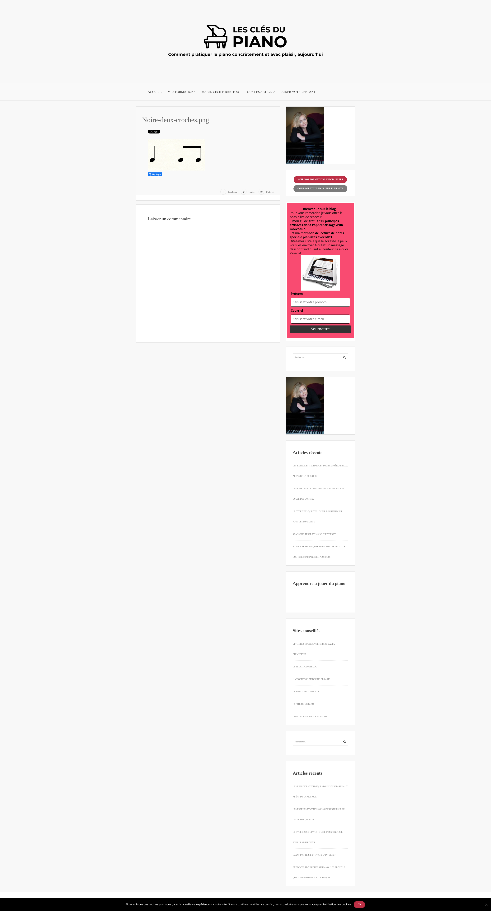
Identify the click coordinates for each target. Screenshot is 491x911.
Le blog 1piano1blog (305, 667)
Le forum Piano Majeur (306, 691)
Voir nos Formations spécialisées (320, 179)
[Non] (486, 905)
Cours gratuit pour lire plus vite (320, 188)
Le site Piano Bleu (303, 704)
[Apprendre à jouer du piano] (245, 40)
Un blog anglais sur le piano (310, 716)
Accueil (154, 92)
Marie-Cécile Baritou (220, 92)
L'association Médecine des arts (311, 679)
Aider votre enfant (298, 92)
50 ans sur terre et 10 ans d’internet (314, 534)
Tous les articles (260, 92)
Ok (359, 904)
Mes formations (181, 92)
